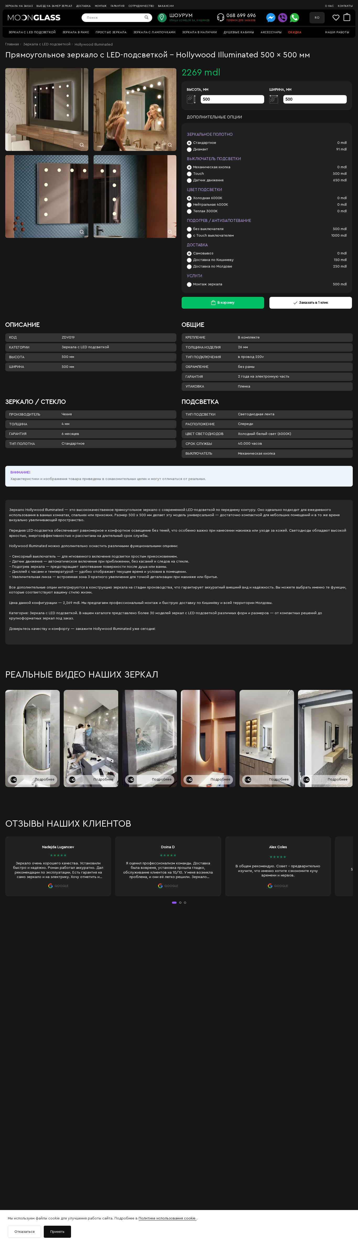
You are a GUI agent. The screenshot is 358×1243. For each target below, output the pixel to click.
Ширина (16, 367)
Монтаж (101, 6)
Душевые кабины (239, 32)
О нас (329, 6)
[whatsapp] (294, 17)
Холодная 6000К (207, 198)
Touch (198, 174)
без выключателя (208, 229)
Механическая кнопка (211, 167)
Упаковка (195, 386)
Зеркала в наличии (199, 32)
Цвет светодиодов (205, 434)
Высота (16, 357)
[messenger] (270, 17)
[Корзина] (347, 18)
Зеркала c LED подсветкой (32, 32)
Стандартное (204, 143)
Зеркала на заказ (18, 6)
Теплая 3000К (205, 211)
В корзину (226, 302)
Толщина (18, 424)
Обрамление (197, 367)
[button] (174, 902)
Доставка (83, 6)
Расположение (200, 424)
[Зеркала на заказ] (34, 17)
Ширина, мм (280, 89)
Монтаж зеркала (207, 284)
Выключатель (199, 453)
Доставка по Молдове (212, 266)
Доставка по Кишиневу (213, 260)
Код (13, 337)
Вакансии (166, 6)
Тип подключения (203, 357)
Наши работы (337, 32)
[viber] (282, 17)
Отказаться (24, 1232)
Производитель (24, 414)
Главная (12, 44)
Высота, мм (197, 89)
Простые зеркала (111, 32)
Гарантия (118, 6)
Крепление (195, 337)
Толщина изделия (203, 347)
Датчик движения (208, 180)
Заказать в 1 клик (313, 302)
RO (317, 17)
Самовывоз (203, 253)
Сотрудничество (141, 6)
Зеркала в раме (75, 32)
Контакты (345, 6)
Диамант (200, 149)
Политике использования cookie (168, 1218)
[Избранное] (338, 18)
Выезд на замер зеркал (54, 6)
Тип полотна (22, 444)
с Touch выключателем (213, 235)
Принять (57, 1232)
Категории (19, 347)
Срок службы (199, 444)
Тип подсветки (200, 414)
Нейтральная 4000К (210, 204)
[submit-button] (146, 17)
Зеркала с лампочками (154, 32)
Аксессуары (271, 32)
